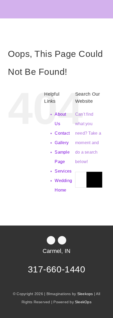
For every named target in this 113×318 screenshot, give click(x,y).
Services (63, 171)
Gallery (62, 142)
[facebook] (51, 240)
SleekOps (83, 302)
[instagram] (62, 240)
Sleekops (85, 294)
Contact (62, 133)
